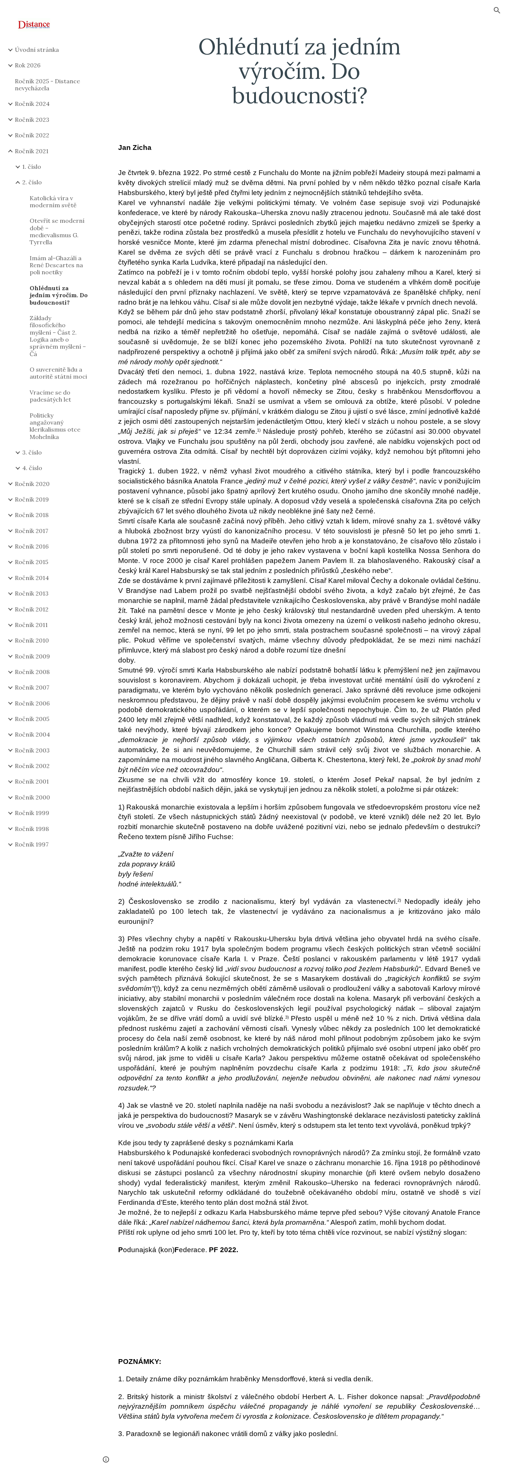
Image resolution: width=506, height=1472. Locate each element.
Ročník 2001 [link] (32, 781)
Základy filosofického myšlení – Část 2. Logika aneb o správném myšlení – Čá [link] (58, 336)
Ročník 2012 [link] (32, 609)
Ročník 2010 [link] (32, 640)
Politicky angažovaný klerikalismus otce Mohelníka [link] (55, 426)
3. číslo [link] (32, 452)
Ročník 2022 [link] (32, 135)
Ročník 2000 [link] (32, 797)
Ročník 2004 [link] (32, 734)
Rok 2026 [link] (27, 65)
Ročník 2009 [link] (32, 656)
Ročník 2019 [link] (32, 499)
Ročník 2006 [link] (32, 703)
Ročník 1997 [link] (32, 844)
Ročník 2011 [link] (31, 624)
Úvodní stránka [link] (37, 49)
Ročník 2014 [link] (32, 577)
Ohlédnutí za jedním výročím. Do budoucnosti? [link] (59, 295)
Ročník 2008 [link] (32, 671)
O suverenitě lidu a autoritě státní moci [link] (58, 373)
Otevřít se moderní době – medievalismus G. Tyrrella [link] (57, 231)
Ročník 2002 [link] (32, 765)
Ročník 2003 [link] (32, 750)
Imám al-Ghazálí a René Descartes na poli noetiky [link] (56, 265)
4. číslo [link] (32, 468)
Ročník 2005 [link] (32, 718)
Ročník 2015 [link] (31, 562)
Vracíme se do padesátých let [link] (50, 396)
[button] (497, 10)
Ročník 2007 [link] (32, 687)
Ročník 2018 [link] (32, 515)
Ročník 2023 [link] (32, 119)
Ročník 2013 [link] (32, 593)
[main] (299, 70)
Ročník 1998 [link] (32, 828)
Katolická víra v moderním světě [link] (53, 201)
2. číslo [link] (32, 182)
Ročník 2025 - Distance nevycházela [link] (47, 84)
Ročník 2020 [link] (32, 483)
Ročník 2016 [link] (32, 546)
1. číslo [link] (31, 166)
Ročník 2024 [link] (32, 103)
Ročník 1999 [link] (32, 813)
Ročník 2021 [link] (32, 151)
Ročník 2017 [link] (31, 530)
